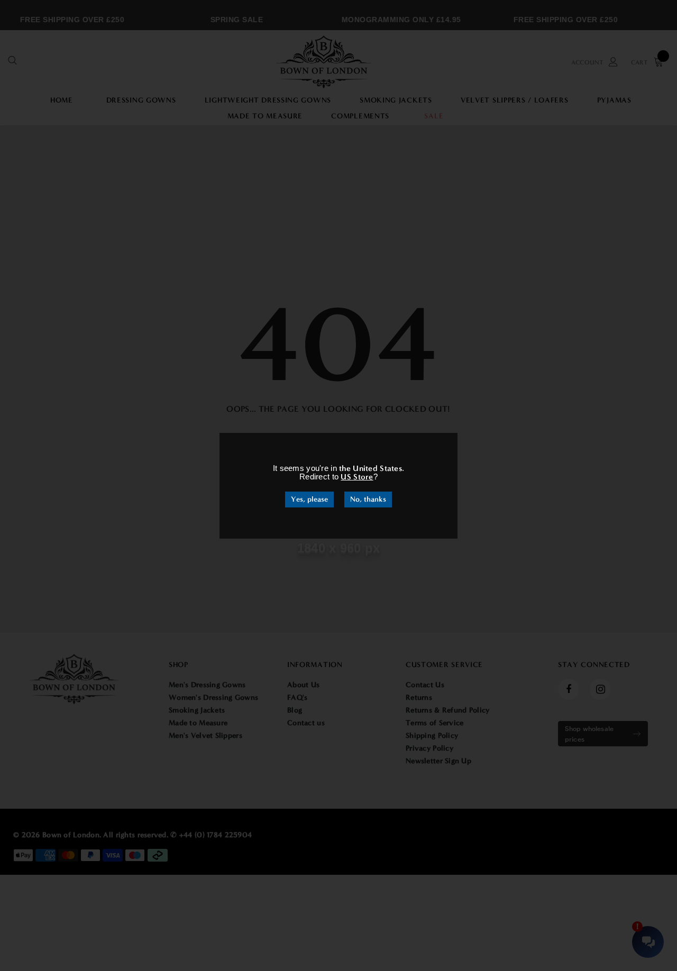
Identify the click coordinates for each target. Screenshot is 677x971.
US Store (357, 477)
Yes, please (309, 499)
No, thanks (368, 499)
